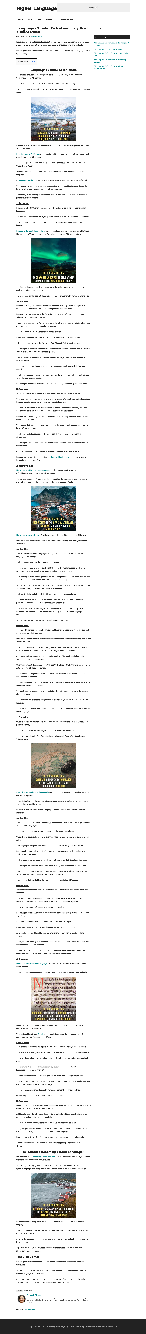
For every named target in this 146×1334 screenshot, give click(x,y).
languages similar (26, 180)
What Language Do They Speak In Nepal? (108, 49)
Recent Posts (28, 1290)
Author (19, 1290)
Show (33, 61)
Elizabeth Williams (34, 1295)
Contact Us (111, 1326)
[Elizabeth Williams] (22, 1302)
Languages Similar (30, 1309)
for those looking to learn (58, 457)
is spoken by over (28, 535)
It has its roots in (28, 154)
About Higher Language (57, 1326)
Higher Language (36, 8)
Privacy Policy (77, 1326)
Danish (41, 1034)
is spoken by (32, 792)
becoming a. (44, 1157)
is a (33, 470)
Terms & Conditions (95, 1326)
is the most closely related (30, 231)
